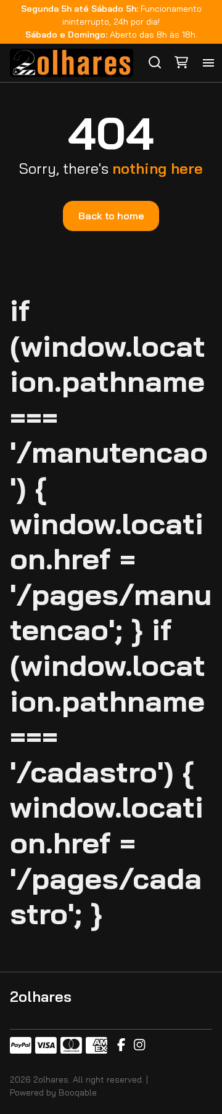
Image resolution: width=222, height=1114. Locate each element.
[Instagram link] (139, 1045)
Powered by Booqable (53, 1092)
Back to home (110, 215)
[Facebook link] (121, 1045)
